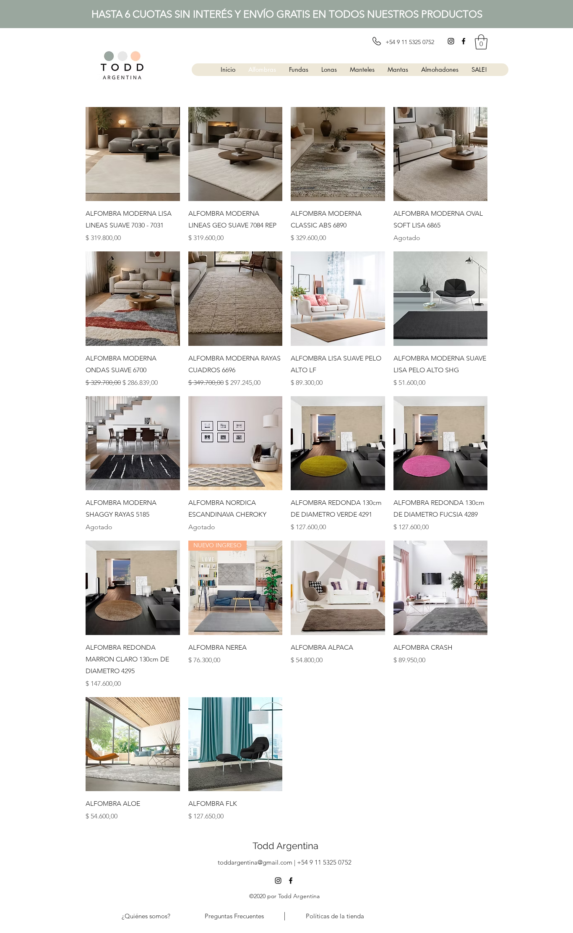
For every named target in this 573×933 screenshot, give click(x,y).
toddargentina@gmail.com (255, 862)
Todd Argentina (285, 845)
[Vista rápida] (133, 154)
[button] (481, 42)
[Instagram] (451, 41)
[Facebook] (463, 41)
